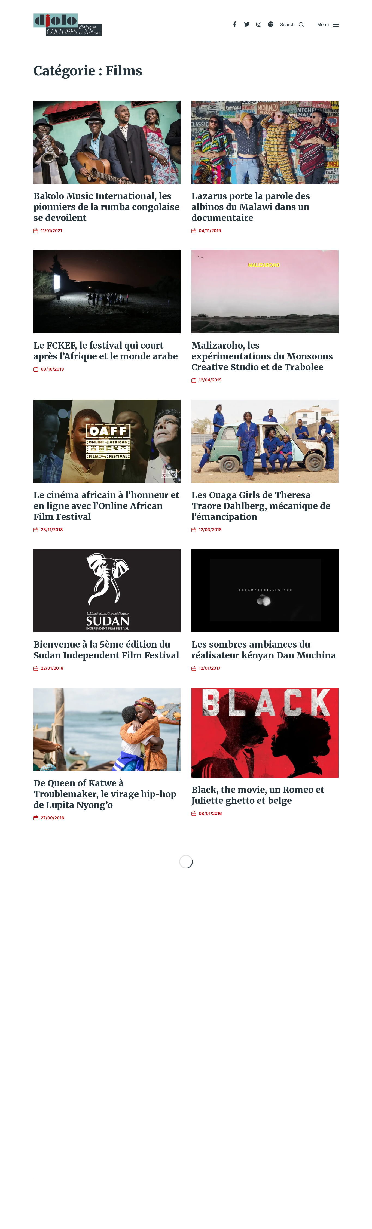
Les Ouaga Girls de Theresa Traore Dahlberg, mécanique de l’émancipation (260, 506)
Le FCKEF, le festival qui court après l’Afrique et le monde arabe (105, 351)
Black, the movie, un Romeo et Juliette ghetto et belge (257, 795)
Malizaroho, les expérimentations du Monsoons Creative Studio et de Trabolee (262, 356)
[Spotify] (271, 24)
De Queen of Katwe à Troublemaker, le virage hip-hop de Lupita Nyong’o (104, 794)
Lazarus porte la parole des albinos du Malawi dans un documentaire (250, 207)
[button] (291, 24)
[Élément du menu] (235, 24)
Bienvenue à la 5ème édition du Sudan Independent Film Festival (106, 650)
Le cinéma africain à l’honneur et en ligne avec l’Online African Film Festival (106, 506)
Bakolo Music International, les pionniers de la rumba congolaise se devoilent (106, 207)
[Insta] (259, 24)
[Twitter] (247, 24)
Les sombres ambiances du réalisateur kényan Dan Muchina (263, 650)
